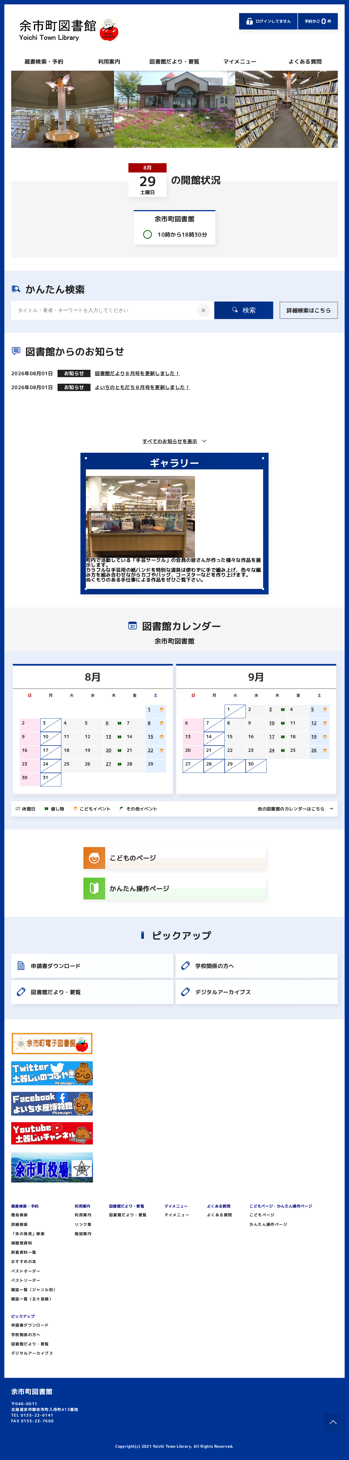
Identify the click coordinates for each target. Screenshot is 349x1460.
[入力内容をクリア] (203, 310)
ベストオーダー (26, 1271)
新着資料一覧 (23, 1252)
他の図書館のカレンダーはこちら (291, 809)
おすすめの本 (23, 1261)
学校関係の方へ (214, 966)
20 (108, 750)
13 (108, 737)
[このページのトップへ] (333, 1422)
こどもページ (262, 1214)
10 (272, 723)
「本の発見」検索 (28, 1233)
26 (314, 750)
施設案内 (83, 1233)
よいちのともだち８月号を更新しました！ (142, 387)
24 (272, 750)
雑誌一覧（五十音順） (32, 1298)
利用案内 (109, 61)
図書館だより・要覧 (174, 61)
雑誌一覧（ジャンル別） (34, 1289)
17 (272, 737)
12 (314, 723)
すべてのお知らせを (169, 441)
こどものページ (133, 858)
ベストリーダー (26, 1280)
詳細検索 (19, 1224)
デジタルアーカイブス (223, 992)
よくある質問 (305, 61)
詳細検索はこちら (309, 310)
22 (150, 750)
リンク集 (83, 1224)
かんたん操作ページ (139, 888)
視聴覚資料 (21, 1243)
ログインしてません (273, 21)
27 (108, 764)
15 (150, 737)
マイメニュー (240, 61)
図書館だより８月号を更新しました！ (137, 373)
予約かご (318, 21)
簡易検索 (19, 1214)
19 (314, 737)
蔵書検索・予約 (44, 61)
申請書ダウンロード (56, 966)
